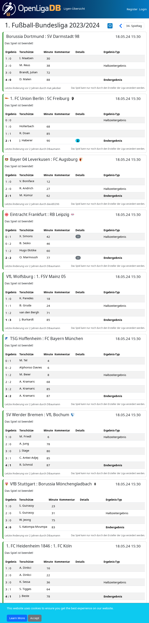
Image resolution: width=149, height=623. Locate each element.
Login (143, 9)
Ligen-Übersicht (74, 8)
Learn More (17, 618)
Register (132, 9)
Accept (34, 618)
